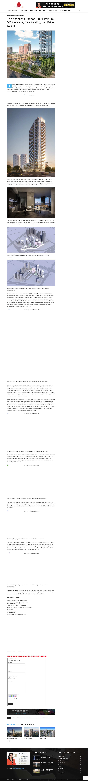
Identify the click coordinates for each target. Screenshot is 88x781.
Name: (10, 662)
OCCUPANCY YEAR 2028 (28, 736)
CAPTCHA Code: (12, 698)
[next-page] (10, 741)
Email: (10, 671)
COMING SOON (10, 736)
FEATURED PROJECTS (15, 717)
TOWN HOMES (42, 10)
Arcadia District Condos (12, 738)
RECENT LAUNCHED (13, 10)
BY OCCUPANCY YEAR (65, 10)
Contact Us (78, 779)
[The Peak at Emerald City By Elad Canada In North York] (36, 764)
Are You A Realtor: (13, 676)
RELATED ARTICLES (13, 724)
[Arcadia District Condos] (14, 732)
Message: (10, 680)
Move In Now (33, 10)
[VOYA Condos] (47, 732)
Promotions (9, 15)
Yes (14, 678)
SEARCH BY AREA (53, 10)
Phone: (10, 667)
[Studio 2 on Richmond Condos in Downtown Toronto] (36, 757)
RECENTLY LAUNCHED (41, 717)
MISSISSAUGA (43, 736)
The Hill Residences (28, 738)
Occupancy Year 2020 (25, 717)
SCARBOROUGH (21, 15)
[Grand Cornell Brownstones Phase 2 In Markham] (36, 771)
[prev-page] (8, 741)
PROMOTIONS (24, 10)
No (10, 678)
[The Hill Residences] (31, 732)
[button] (79, 10)
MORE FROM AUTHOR (27, 724)
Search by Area (14, 15)
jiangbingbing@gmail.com (18, 768)
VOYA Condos (43, 738)
